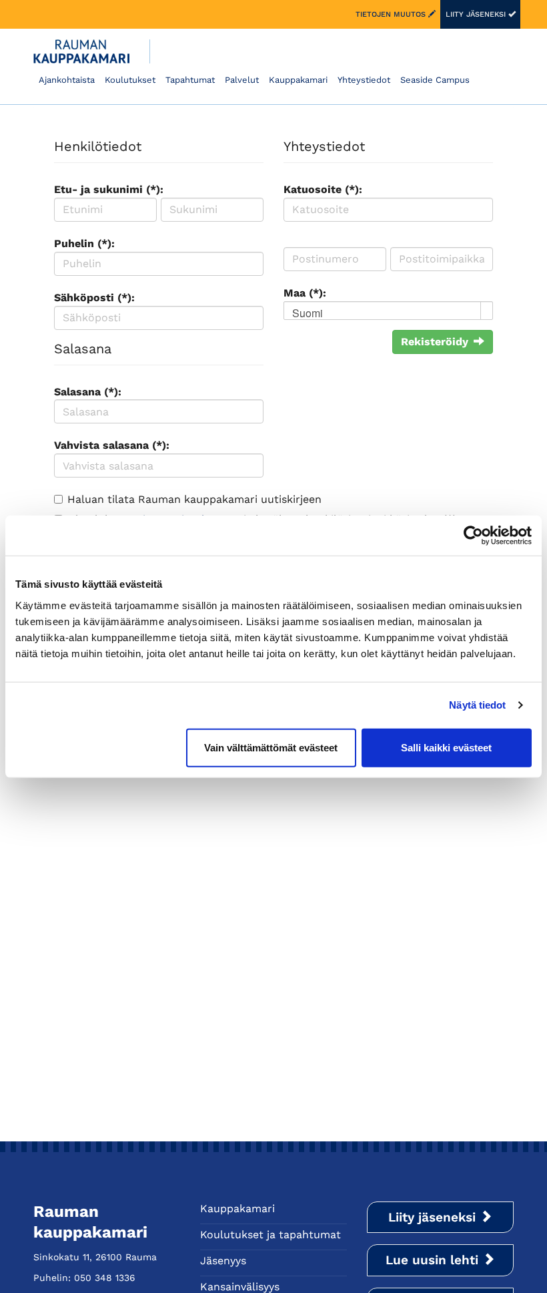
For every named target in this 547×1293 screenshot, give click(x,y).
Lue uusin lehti (434, 1260)
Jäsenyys (223, 1260)
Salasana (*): (87, 391)
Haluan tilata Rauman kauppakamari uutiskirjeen (194, 499)
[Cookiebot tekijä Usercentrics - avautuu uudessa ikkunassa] (473, 536)
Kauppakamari (298, 80)
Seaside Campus (435, 80)
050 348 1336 (104, 1277)
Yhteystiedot (364, 80)
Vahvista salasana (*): (111, 445)
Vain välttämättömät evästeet (271, 747)
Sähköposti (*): (94, 297)
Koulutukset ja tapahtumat (270, 1234)
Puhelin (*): (84, 243)
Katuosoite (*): (323, 189)
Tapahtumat (190, 80)
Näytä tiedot (477, 705)
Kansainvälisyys (240, 1286)
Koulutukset (130, 80)
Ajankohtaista (67, 80)
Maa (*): (305, 293)
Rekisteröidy (434, 341)
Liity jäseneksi (477, 14)
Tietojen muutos (392, 14)
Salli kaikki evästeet (446, 747)
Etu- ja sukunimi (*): (108, 189)
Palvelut (242, 80)
